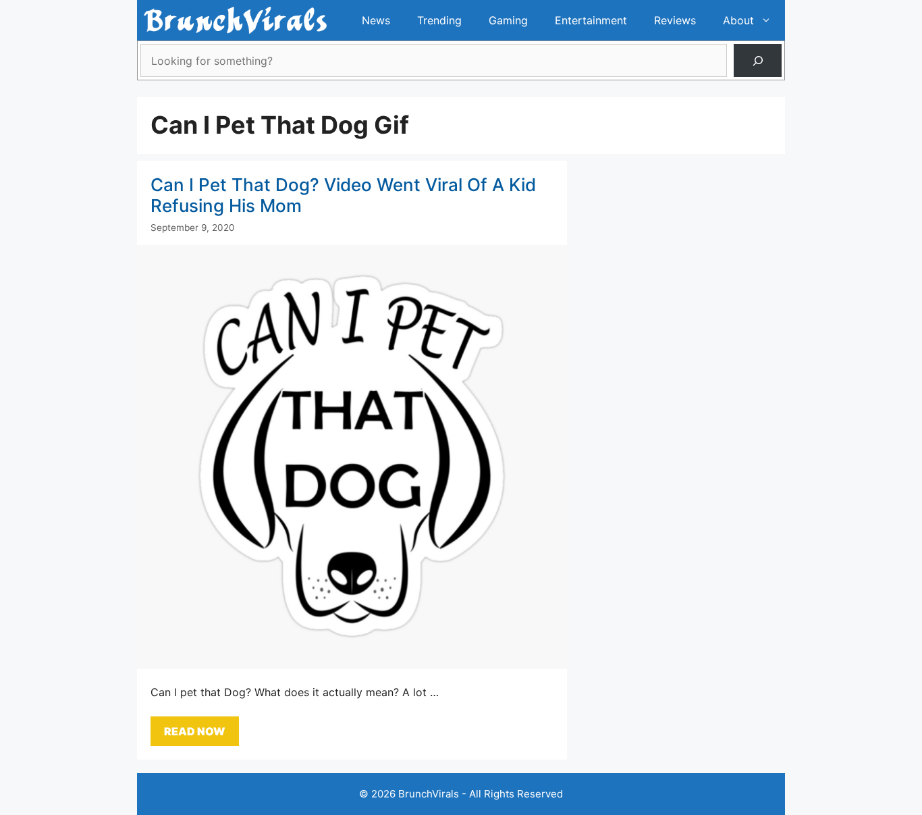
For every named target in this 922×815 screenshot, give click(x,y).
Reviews (675, 20)
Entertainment (591, 20)
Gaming (508, 20)
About (738, 20)
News (376, 20)
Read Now (194, 731)
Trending (439, 20)
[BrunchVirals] (235, 20)
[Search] (758, 60)
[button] (769, 20)
